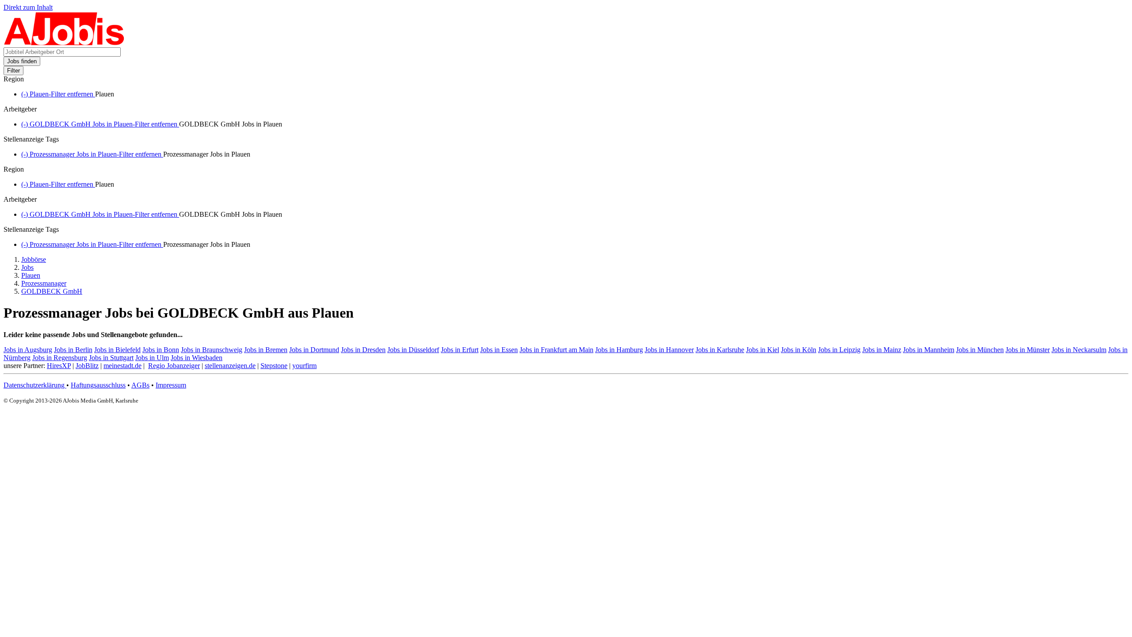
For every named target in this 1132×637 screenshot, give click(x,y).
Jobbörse (33, 259)
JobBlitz (87, 365)
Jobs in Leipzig (839, 349)
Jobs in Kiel (762, 349)
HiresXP (59, 365)
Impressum (171, 385)
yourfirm (304, 365)
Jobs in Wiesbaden (196, 357)
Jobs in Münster (1028, 349)
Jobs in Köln (798, 349)
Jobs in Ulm (152, 357)
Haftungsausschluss (98, 385)
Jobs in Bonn (160, 349)
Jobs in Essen (499, 349)
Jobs (27, 267)
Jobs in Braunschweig (211, 349)
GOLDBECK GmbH (51, 291)
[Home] (64, 43)
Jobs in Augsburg (28, 349)
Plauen (30, 275)
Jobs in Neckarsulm (1079, 349)
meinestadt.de (122, 365)
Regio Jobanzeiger (174, 365)
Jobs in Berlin (73, 349)
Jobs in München (980, 349)
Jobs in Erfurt (459, 349)
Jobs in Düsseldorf (413, 349)
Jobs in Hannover (669, 349)
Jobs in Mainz (881, 349)
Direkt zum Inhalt (28, 7)
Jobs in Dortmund (314, 349)
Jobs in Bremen (265, 349)
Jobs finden (22, 61)
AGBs (140, 385)
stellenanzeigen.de (230, 365)
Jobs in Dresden (363, 349)
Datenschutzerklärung (35, 385)
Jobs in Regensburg (59, 357)
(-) (58, 94)
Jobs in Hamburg (619, 349)
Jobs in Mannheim (928, 349)
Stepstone (273, 365)
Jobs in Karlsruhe (720, 349)
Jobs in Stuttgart (111, 357)
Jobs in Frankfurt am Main (556, 349)
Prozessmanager (43, 283)
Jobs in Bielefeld (117, 349)
